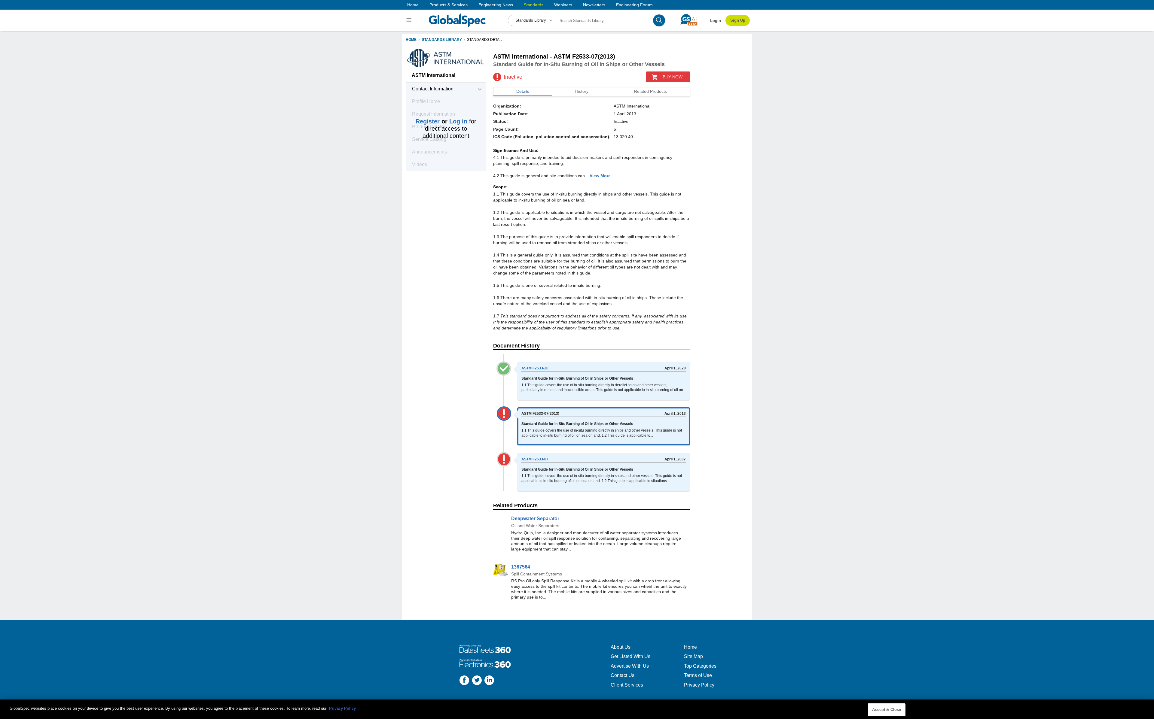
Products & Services (448, 4)
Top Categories (700, 666)
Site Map (693, 656)
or (441, 121)
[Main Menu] (410, 20)
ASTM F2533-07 (534, 459)
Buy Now (672, 76)
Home (413, 4)
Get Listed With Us (630, 656)
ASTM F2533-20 (534, 368)
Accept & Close (886, 709)
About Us (620, 647)
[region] (577, 709)
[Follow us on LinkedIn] (489, 681)
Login (715, 20)
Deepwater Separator (535, 518)
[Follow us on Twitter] (477, 681)
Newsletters (594, 4)
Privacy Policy (699, 684)
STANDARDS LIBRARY (442, 40)
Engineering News (495, 4)
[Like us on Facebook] (464, 681)
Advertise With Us (630, 666)
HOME (411, 40)
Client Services (627, 684)
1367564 (520, 566)
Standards (533, 4)
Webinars (563, 4)
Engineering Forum (634, 4)
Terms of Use (698, 675)
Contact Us (622, 675)
